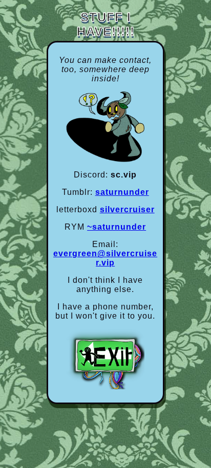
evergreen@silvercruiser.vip (105, 258)
